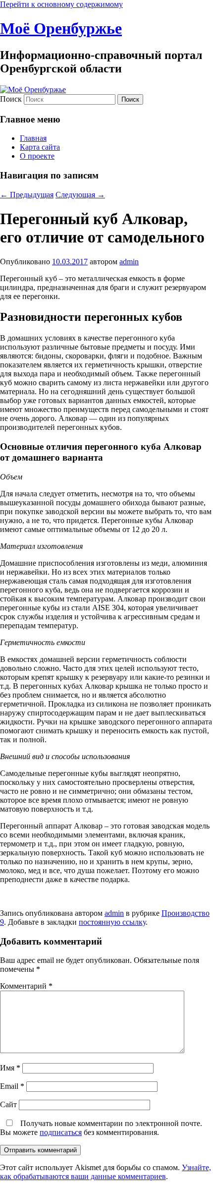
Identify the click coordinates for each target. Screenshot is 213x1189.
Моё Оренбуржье (61, 28)
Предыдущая (26, 194)
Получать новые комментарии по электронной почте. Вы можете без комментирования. (101, 1127)
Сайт (8, 1104)
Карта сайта (40, 147)
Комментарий (26, 986)
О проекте (37, 156)
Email (12, 1086)
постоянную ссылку (112, 922)
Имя (10, 1068)
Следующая (80, 194)
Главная (33, 138)
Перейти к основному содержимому (61, 4)
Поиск (11, 99)
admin (129, 261)
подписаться (61, 1132)
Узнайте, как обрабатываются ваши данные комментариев (105, 1172)
